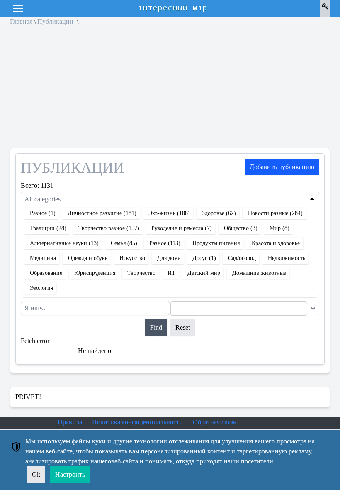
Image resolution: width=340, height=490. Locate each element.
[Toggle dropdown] (313, 308)
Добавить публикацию (282, 166)
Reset (182, 327)
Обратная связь (214, 422)
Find (156, 327)
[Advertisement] (170, 90)
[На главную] (173, 8)
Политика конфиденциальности (137, 422)
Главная (21, 21)
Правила (70, 422)
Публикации (56, 21)
